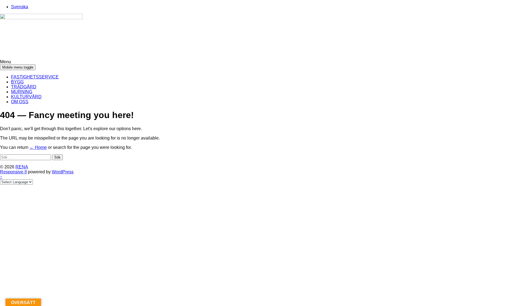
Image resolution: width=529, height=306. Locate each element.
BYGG (17, 82)
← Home (38, 147)
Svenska (19, 6)
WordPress (63, 172)
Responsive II (13, 172)
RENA (21, 167)
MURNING (21, 91)
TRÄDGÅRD (23, 86)
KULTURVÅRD (26, 96)
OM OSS (19, 101)
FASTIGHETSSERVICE (35, 77)
